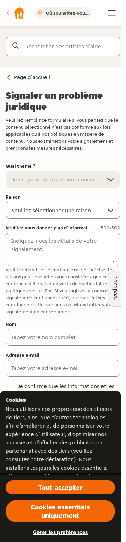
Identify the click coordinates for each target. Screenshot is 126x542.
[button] (15, 13)
